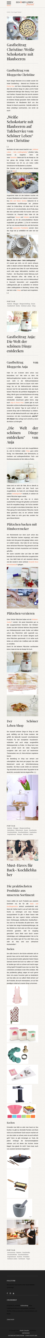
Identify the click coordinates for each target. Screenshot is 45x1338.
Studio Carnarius (24, 1330)
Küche (18, 306)
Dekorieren (19, 830)
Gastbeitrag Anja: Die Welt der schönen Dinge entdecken (21, 343)
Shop (34, 306)
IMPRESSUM (26, 1333)
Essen (33, 304)
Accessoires (11, 1252)
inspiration (33, 832)
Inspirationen (11, 834)
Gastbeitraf (11, 306)
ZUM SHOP (10, 1319)
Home (8, 12)
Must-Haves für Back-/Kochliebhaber (21, 870)
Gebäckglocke (17, 494)
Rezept (19, 834)
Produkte (26, 1257)
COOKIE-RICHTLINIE (31, 1335)
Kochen (19, 1257)
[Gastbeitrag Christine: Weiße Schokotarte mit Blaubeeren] (22, 28)
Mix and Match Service (18, 201)
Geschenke (33, 830)
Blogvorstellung (25, 304)
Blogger (16, 304)
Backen (9, 304)
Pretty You (10, 86)
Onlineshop (24, 1305)
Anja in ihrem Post (17, 402)
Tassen (17, 217)
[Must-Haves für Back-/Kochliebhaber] (22, 850)
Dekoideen (11, 830)
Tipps (28, 1259)
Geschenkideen (23, 832)
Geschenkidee (12, 832)
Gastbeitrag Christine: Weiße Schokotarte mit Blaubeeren (20, 51)
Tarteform (13, 157)
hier (14, 171)
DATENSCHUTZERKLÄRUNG (16, 1335)
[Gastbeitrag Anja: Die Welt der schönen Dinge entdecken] (22, 321)
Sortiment (21, 1259)
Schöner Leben (26, 306)
